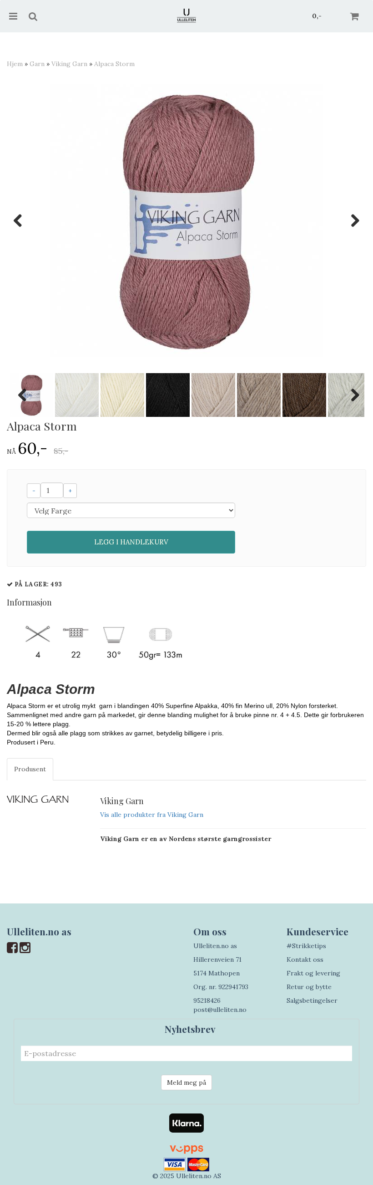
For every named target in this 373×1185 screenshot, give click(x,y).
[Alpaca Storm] (186, 220)
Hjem (15, 64)
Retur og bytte (309, 987)
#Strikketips (306, 946)
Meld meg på (186, 1082)
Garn (37, 64)
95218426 (207, 1000)
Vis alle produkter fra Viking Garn (151, 815)
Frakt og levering (313, 973)
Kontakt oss (305, 959)
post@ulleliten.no (220, 1009)
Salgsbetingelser (312, 1000)
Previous (22, 220)
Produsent (30, 769)
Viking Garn (69, 64)
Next (351, 220)
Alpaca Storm (114, 64)
